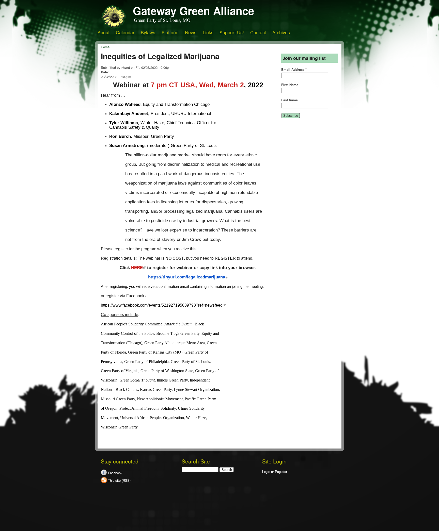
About (103, 32)
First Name (289, 84)
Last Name (289, 100)
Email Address (294, 69)
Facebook (115, 472)
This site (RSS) (119, 480)
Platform (170, 32)
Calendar (125, 32)
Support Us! (232, 32)
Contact (258, 32)
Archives (281, 32)
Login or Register (274, 471)
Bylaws (148, 32)
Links (208, 32)
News (190, 32)
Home (105, 46)
